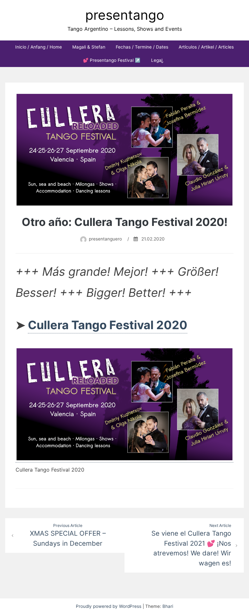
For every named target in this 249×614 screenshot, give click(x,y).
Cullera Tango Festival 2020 (107, 325)
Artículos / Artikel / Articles (206, 47)
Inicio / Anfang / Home (38, 47)
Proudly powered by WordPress (109, 606)
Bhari (167, 606)
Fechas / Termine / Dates (142, 47)
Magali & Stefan (88, 47)
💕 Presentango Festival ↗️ (111, 60)
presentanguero (105, 238)
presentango (124, 15)
